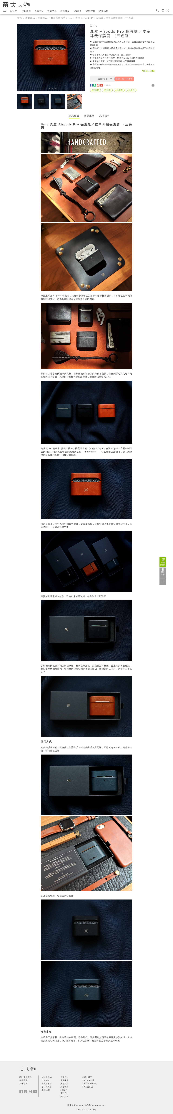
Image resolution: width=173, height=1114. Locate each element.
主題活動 (64, 1077)
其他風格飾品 (58, 18)
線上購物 (23, 1080)
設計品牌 (103, 11)
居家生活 (39, 11)
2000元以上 (87, 1087)
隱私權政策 (47, 1083)
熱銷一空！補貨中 (124, 79)
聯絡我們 (46, 1090)
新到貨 (13, 11)
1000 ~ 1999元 (89, 1083)
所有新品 (30, 18)
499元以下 (87, 1077)
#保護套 (95, 90)
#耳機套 (119, 90)
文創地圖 (23, 1083)
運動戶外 (90, 11)
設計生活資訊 (25, 1077)
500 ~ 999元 (88, 1080)
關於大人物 (47, 1077)
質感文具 (52, 11)
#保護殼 (107, 90)
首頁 (19, 18)
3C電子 (78, 11)
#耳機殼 (131, 90)
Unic (93, 25)
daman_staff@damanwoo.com (91, 1105)
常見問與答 (47, 1087)
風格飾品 (65, 11)
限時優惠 (26, 11)
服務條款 (46, 1080)
